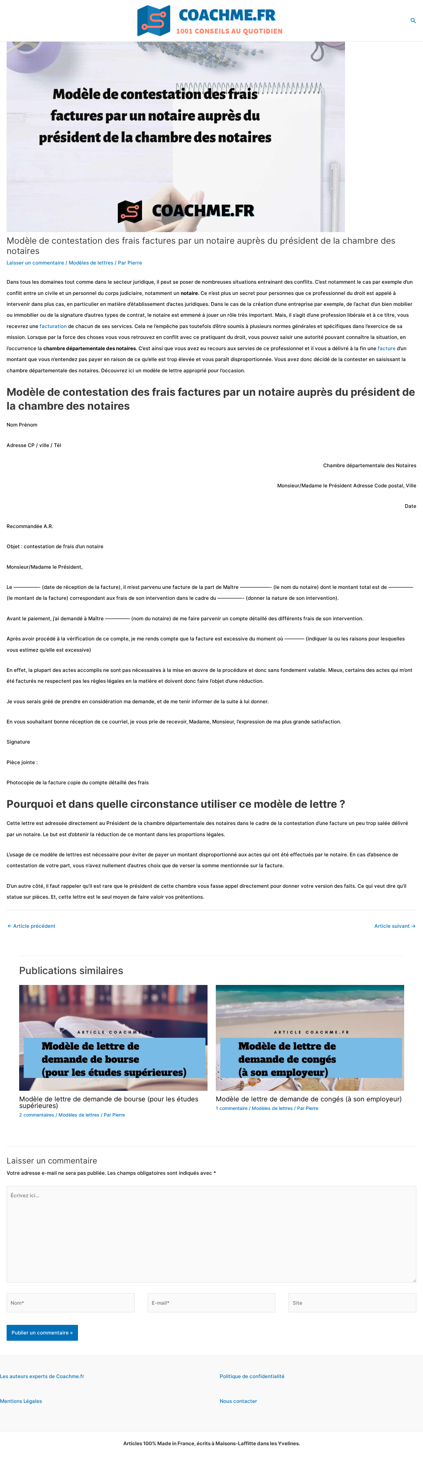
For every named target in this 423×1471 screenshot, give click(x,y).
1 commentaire (232, 1108)
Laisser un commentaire (35, 263)
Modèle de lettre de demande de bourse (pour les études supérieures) (108, 1102)
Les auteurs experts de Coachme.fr (42, 1376)
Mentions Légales (21, 1401)
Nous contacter (238, 1401)
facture (387, 348)
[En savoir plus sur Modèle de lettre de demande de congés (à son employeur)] (310, 1037)
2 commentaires (36, 1115)
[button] (413, 21)
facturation (53, 326)
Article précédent (31, 926)
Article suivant (395, 926)
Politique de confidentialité (252, 1376)
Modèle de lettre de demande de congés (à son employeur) (309, 1099)
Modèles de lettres (91, 263)
